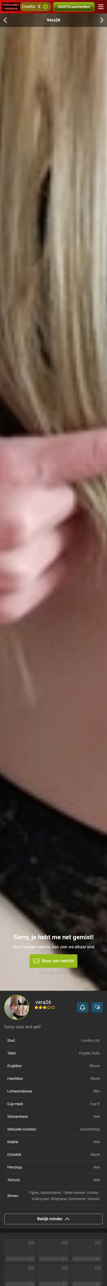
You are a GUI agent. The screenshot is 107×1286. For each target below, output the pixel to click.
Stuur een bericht (58, 960)
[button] (82, 1007)
